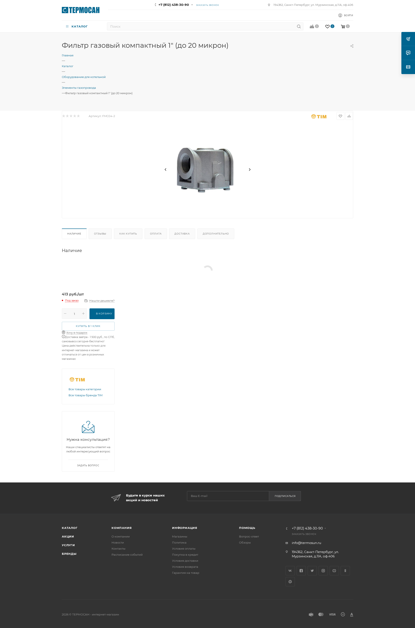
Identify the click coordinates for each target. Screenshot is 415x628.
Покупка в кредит (185, 554)
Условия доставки (185, 560)
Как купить (128, 233)
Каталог (70, 528)
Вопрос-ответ (249, 536)
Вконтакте (290, 570)
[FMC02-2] (207, 169)
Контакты (118, 548)
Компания (122, 528)
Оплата (156, 233)
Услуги (68, 545)
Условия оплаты (183, 548)
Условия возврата (185, 566)
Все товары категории (85, 389)
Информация (184, 528)
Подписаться (285, 496)
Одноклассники (345, 570)
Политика (179, 542)
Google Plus (290, 581)
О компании (121, 536)
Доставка (182, 233)
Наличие (74, 233)
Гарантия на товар (185, 572)
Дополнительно (216, 233)
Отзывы (100, 233)
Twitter (312, 570)
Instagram (323, 570)
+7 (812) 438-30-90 (173, 5)
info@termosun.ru (306, 543)
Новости (118, 542)
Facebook (301, 570)
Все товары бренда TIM (85, 395)
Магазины (179, 536)
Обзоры (245, 542)
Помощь (247, 528)
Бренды (69, 553)
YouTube (334, 570)
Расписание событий (127, 554)
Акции (68, 536)
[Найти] (298, 26)
